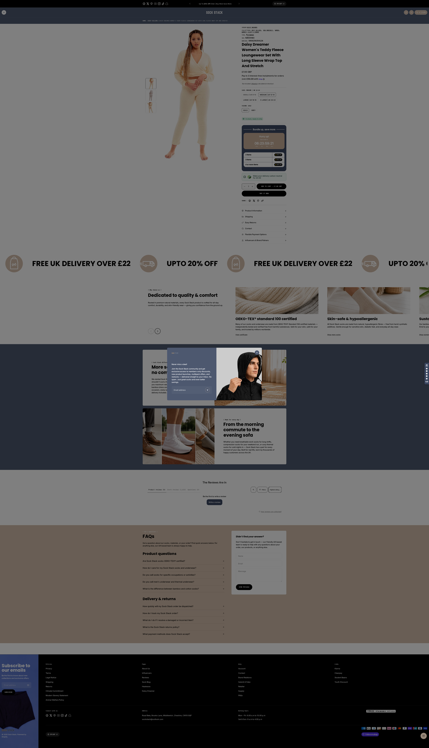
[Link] (175, 353)
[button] (427, 373)
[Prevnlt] (207, 390)
